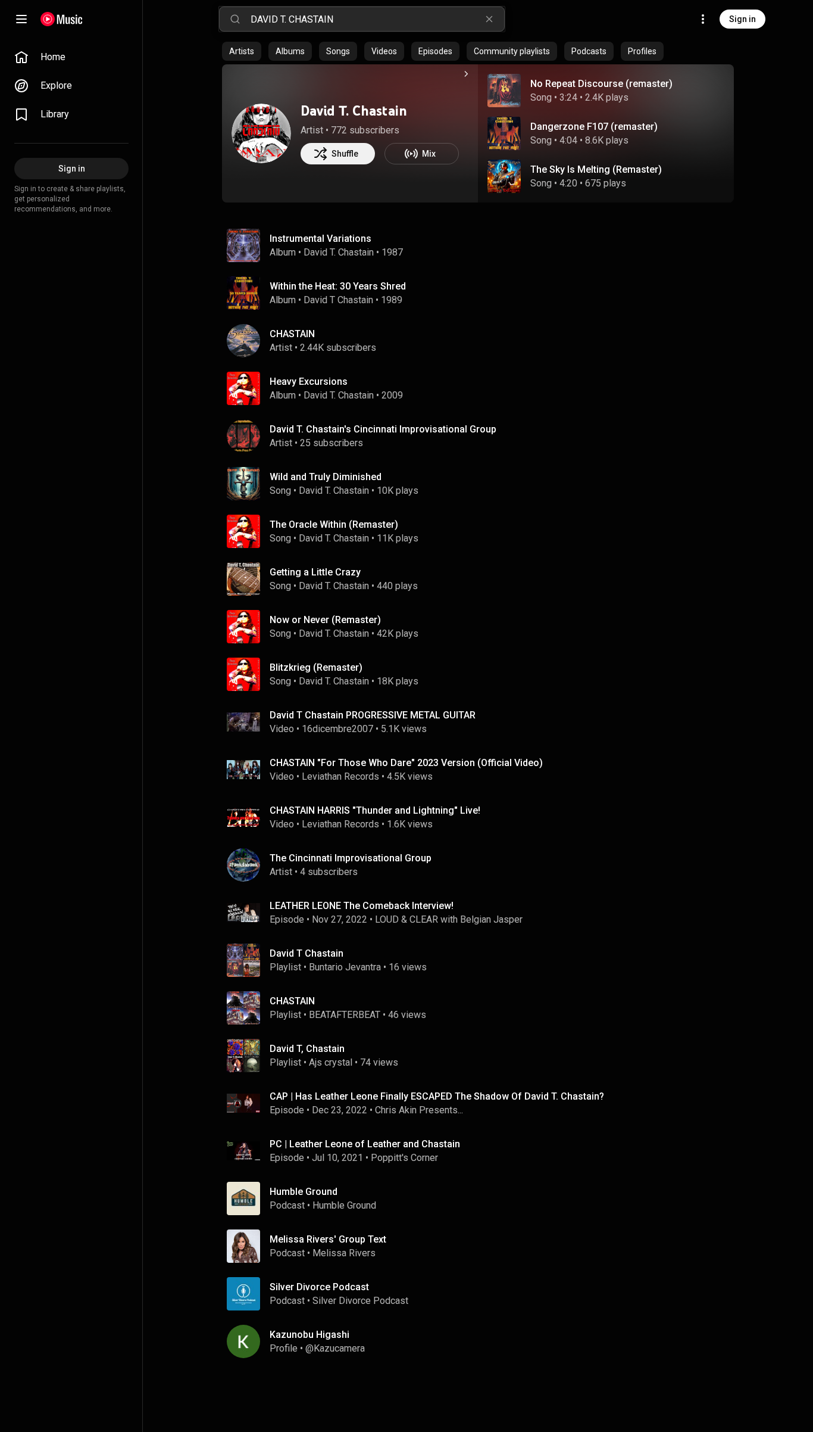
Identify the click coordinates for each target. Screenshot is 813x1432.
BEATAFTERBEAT (344, 1014)
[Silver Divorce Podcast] (482, 1294)
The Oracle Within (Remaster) (334, 524)
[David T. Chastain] (261, 133)
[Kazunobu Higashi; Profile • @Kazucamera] (482, 1341)
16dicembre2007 (337, 728)
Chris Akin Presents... (419, 1110)
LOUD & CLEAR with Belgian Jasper (449, 919)
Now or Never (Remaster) (325, 619)
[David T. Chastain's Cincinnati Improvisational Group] (482, 436)
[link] (71, 57)
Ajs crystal (330, 1062)
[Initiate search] (235, 19)
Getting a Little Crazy (315, 572)
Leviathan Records (340, 776)
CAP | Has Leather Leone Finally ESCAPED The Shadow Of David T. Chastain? (437, 1096)
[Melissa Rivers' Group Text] (482, 1246)
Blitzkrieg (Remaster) (316, 667)
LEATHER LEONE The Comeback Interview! (362, 905)
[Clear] (489, 19)
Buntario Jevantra (345, 967)
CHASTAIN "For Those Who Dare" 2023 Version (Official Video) (406, 762)
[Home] (61, 19)
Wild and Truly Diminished (326, 476)
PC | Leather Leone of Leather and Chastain (365, 1144)
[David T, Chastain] (482, 1055)
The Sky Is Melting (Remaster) (596, 169)
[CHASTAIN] (482, 341)
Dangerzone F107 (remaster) (594, 126)
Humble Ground (344, 1205)
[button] (504, 90)
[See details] (466, 74)
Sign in (742, 19)
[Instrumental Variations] (482, 245)
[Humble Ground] (482, 1198)
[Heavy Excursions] (482, 388)
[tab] (241, 51)
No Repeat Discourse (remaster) (601, 83)
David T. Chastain (354, 110)
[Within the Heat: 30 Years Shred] (482, 293)
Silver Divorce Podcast (360, 1300)
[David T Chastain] (482, 960)
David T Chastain (338, 300)
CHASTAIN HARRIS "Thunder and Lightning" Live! (375, 810)
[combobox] (377, 19)
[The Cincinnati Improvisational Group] (482, 865)
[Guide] (21, 19)
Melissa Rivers (344, 1253)
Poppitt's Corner (404, 1157)
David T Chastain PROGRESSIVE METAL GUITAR (373, 715)
